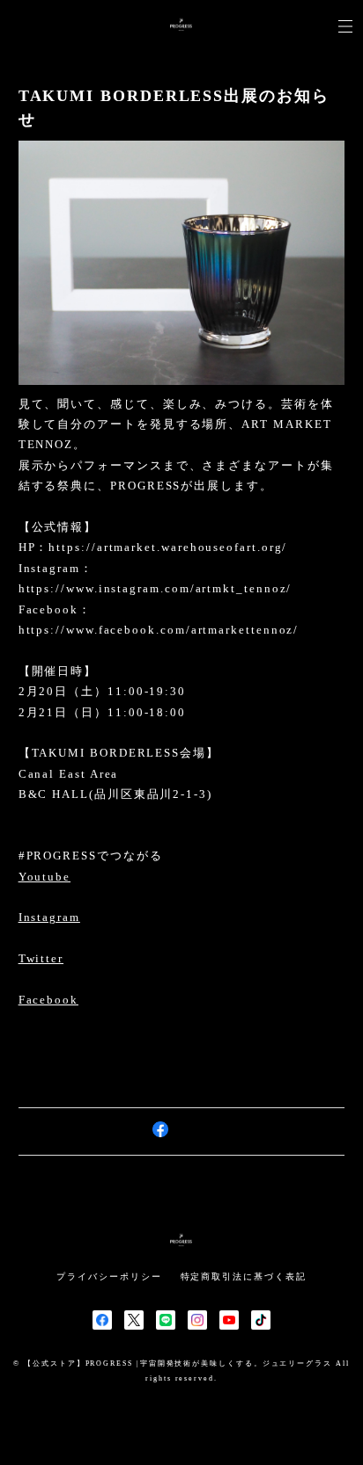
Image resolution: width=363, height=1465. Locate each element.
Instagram (49, 917)
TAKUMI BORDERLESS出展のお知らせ (174, 107)
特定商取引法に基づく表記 (244, 1276)
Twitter (41, 958)
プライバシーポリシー (108, 1276)
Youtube (44, 876)
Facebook (48, 999)
